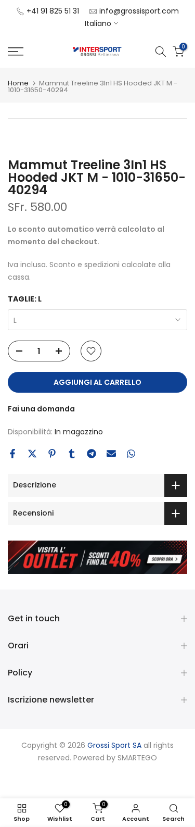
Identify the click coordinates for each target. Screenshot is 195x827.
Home (18, 83)
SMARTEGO (137, 758)
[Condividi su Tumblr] (71, 453)
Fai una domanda (41, 409)
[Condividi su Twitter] (32, 453)
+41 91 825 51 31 (53, 11)
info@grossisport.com (139, 11)
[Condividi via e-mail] (111, 453)
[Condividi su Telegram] (91, 453)
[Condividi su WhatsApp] (131, 453)
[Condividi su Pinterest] (52, 453)
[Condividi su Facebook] (12, 453)
